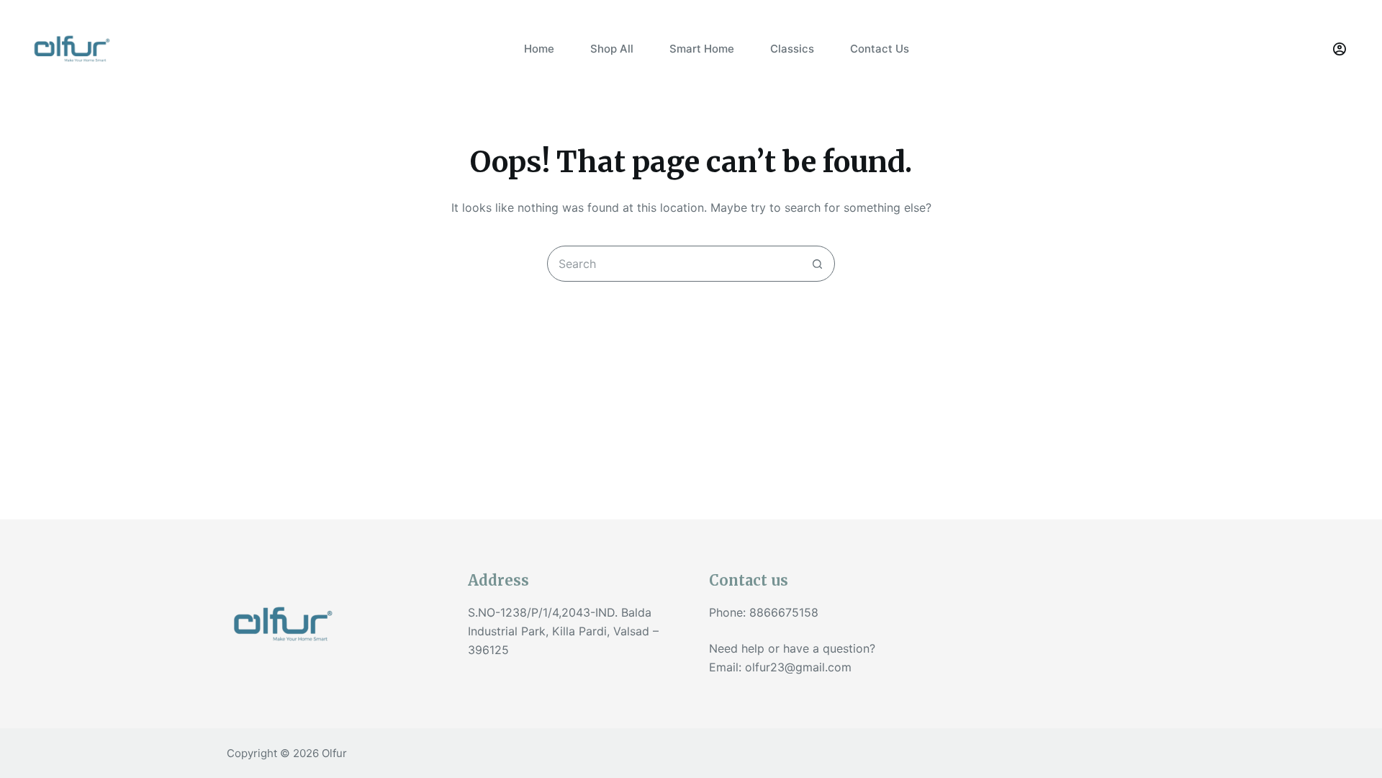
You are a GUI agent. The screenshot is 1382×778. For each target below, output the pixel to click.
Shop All (611, 48)
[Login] (1339, 49)
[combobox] (674, 264)
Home (539, 48)
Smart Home (701, 48)
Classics (792, 48)
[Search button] (817, 263)
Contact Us (879, 48)
